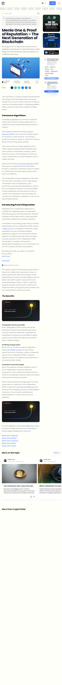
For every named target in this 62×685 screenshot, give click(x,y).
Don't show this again (31, 364)
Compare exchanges (31, 360)
